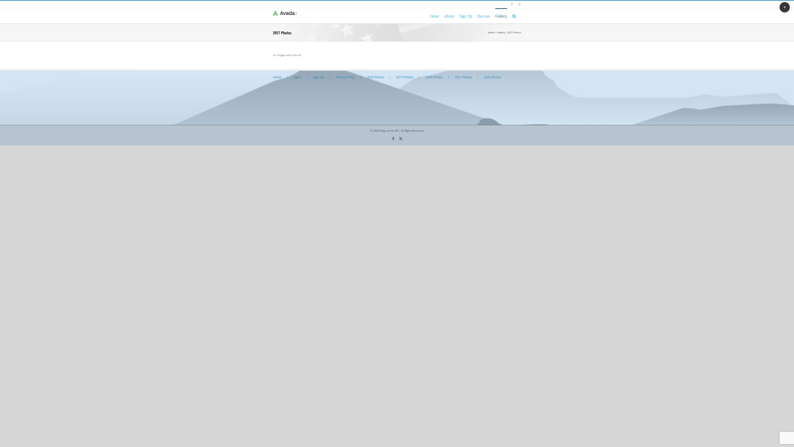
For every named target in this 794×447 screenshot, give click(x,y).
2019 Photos (404, 77)
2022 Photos (492, 77)
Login (297, 77)
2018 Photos (375, 77)
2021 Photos (463, 77)
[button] (514, 15)
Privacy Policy (345, 77)
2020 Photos (433, 77)
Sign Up (318, 77)
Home (277, 77)
